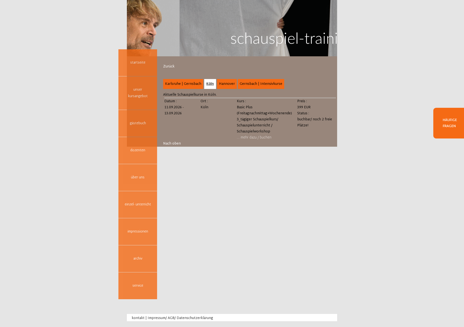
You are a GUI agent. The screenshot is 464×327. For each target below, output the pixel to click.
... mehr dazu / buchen (254, 138)
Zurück (168, 67)
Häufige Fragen (450, 123)
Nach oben (172, 144)
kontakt (138, 318)
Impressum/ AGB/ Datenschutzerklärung (180, 318)
